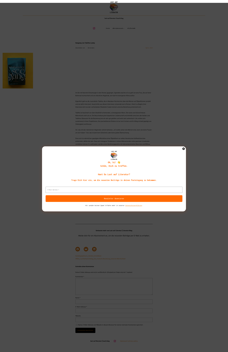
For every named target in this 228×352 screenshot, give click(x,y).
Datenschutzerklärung (133, 205)
